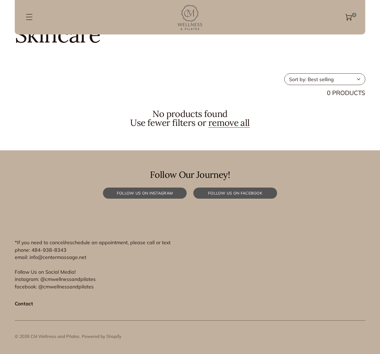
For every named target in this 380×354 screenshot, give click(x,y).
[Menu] (29, 17)
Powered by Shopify (101, 336)
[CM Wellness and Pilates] (190, 17)
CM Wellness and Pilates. (56, 336)
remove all (229, 123)
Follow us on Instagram (145, 193)
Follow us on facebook (235, 193)
